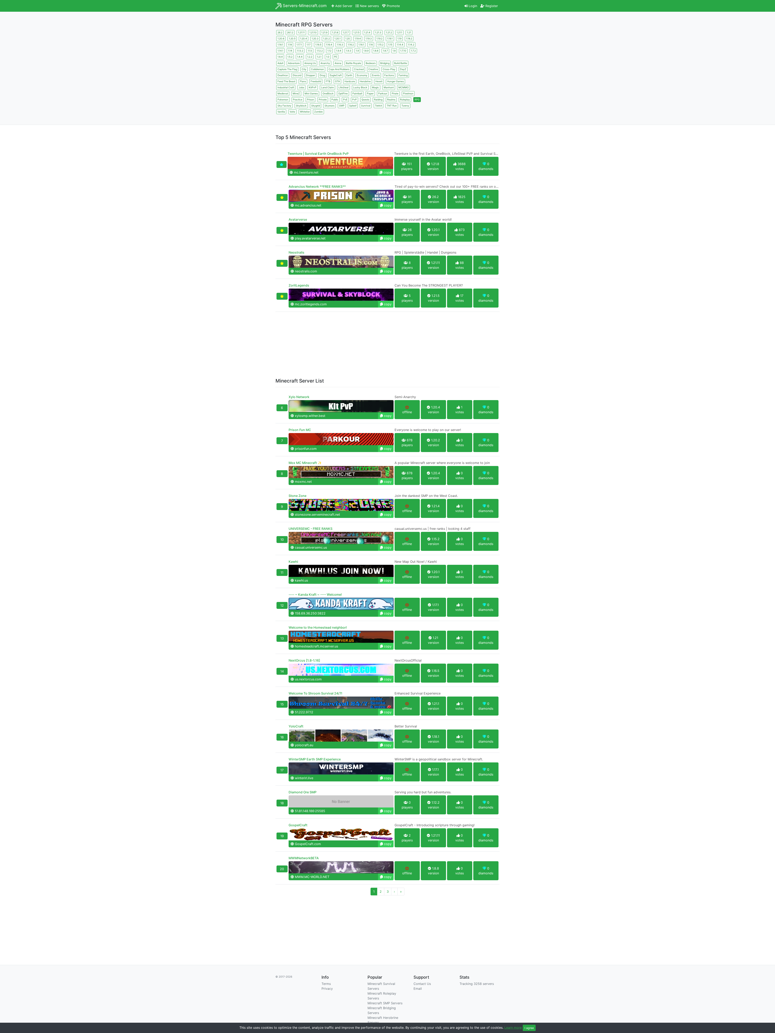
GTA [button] (337, 81)
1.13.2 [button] (300, 50)
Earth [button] (349, 75)
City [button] (304, 69)
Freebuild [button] (316, 81)
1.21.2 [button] (389, 32)
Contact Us (422, 984)
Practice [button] (297, 99)
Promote (393, 6)
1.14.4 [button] (400, 44)
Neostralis (296, 252)
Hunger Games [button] (395, 81)
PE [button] (335, 56)
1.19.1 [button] (390, 38)
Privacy (327, 989)
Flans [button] (303, 81)
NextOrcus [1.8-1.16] (304, 660)
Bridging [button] (385, 63)
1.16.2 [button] (351, 44)
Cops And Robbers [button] (339, 69)
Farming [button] (403, 75)
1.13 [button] (310, 50)
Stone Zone (297, 496)
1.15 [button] (390, 44)
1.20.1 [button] (337, 38)
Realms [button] (391, 99)
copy (386, 172)
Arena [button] (338, 63)
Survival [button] (365, 105)
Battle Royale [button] (353, 63)
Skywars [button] (329, 105)
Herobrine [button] (365, 81)
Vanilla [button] (281, 111)
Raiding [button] (378, 99)
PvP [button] (354, 99)
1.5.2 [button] (289, 56)
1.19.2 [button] (379, 38)
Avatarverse (298, 219)
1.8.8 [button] (375, 50)
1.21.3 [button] (378, 32)
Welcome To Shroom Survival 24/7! (315, 693)
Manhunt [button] (389, 87)
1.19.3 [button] (369, 38)
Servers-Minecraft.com (304, 5)
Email (418, 989)
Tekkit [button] (378, 105)
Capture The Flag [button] (287, 69)
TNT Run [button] (392, 105)
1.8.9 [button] (366, 50)
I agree (529, 1028)
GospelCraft (298, 825)
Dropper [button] (310, 75)
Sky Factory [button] (284, 105)
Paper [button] (370, 93)
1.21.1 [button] (399, 32)
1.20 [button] (347, 38)
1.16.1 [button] (361, 44)
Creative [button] (373, 69)
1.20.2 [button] (326, 38)
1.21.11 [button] (301, 32)
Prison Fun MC (300, 430)
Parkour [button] (382, 93)
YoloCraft (296, 726)
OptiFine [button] (343, 93)
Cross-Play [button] (389, 69)
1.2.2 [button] (309, 56)
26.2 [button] (280, 32)
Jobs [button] (301, 87)
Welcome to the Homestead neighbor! (318, 627)
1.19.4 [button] (358, 38)
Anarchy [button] (325, 63)
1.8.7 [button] (385, 50)
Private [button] (323, 99)
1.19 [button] (399, 38)
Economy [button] (362, 75)
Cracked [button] (359, 69)
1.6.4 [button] (280, 56)
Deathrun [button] (283, 75)
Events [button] (376, 75)
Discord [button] (297, 75)
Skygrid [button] (315, 105)
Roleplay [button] (405, 99)
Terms (326, 984)
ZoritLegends (299, 285)
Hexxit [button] (378, 81)
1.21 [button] (409, 32)
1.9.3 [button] (348, 50)
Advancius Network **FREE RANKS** (317, 186)
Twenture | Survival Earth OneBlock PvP (318, 154)
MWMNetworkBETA (304, 858)
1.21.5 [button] (356, 32)
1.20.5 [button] (292, 38)
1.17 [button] (309, 44)
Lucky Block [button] (360, 87)
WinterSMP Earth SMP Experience (315, 759)
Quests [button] (365, 99)
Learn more (513, 1028)
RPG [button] (417, 99)
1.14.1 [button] (280, 50)
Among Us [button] (310, 63)
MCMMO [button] (403, 87)
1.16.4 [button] (329, 44)
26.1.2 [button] (290, 32)
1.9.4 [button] (338, 50)
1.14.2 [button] (411, 44)
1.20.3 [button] (315, 38)
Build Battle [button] (400, 63)
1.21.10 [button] (313, 32)
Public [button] (334, 99)
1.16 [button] (371, 44)
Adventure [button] (294, 63)
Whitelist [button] (305, 111)
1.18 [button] (290, 44)
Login (472, 6)
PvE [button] (345, 99)
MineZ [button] (296, 93)
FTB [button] (328, 81)
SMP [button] (342, 105)
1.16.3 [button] (340, 44)
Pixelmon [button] (408, 93)
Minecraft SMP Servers (385, 1003)
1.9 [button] (357, 50)
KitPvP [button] (312, 87)
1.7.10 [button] (403, 50)
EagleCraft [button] (336, 75)
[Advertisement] (464, 57)
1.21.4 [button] (367, 32)
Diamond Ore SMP (302, 792)
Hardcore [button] (350, 81)
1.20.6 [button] (281, 38)
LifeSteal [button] (343, 87)
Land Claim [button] (327, 87)
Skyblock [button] (301, 105)
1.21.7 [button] (346, 32)
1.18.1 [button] (280, 44)
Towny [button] (405, 105)
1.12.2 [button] (320, 50)
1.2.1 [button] (319, 56)
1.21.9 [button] (324, 32)
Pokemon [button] (283, 99)
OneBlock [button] (328, 93)
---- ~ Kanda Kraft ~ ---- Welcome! (315, 594)
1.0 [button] (327, 56)
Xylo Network (299, 397)
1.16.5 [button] (318, 44)
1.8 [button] (394, 50)
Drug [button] (322, 75)
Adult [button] (280, 63)
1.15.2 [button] (380, 44)
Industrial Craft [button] (286, 87)
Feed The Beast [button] (286, 81)
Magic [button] (375, 87)
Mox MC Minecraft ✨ (305, 463)
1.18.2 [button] (409, 38)
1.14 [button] (290, 50)
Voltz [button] (292, 111)
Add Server (343, 6)
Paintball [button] (357, 93)
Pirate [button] (395, 93)
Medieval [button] (283, 93)
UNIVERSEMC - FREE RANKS (310, 529)
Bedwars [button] (371, 63)
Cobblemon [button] (317, 69)
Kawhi (293, 562)
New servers (369, 6)
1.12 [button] (329, 50)
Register (491, 6)
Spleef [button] (352, 105)
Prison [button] (310, 99)
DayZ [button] (403, 69)
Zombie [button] (318, 111)
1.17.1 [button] (299, 44)
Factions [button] (389, 75)
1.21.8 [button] (335, 32)
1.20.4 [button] (303, 38)
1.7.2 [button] (413, 50)
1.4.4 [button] (300, 56)
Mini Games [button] (311, 93)
